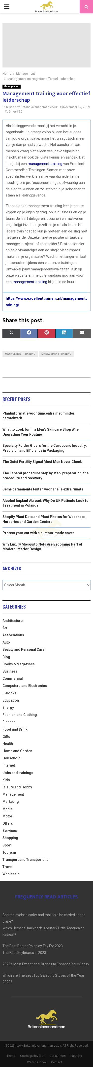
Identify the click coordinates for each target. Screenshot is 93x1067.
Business (10, 671)
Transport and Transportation (26, 860)
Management (11, 86)
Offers (7, 823)
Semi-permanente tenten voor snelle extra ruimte (42, 489)
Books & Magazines (18, 664)
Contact (56, 1062)
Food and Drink (14, 729)
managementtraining (56, 354)
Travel (7, 867)
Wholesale (11, 874)
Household (11, 758)
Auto (6, 642)
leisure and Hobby (17, 787)
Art (4, 628)
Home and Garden (17, 751)
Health (7, 744)
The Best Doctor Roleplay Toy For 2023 (32, 946)
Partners (76, 1056)
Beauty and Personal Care (23, 649)
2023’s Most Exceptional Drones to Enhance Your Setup (45, 964)
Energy (8, 708)
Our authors (57, 1056)
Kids (6, 780)
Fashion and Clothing (19, 715)
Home (11, 1056)
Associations (13, 635)
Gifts (6, 737)
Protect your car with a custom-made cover (38, 533)
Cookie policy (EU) (32, 1056)
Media (7, 809)
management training (45, 164)
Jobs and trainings (17, 773)
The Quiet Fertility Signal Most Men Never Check (42, 462)
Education (10, 700)
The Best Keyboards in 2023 (24, 953)
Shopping (10, 838)
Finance (8, 722)
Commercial (12, 678)
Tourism (9, 852)
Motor (7, 816)
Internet (8, 765)
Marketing (10, 802)
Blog (6, 657)
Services (9, 831)
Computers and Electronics (24, 686)
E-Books (9, 693)
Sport (6, 845)
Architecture (12, 621)
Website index (36, 1062)
